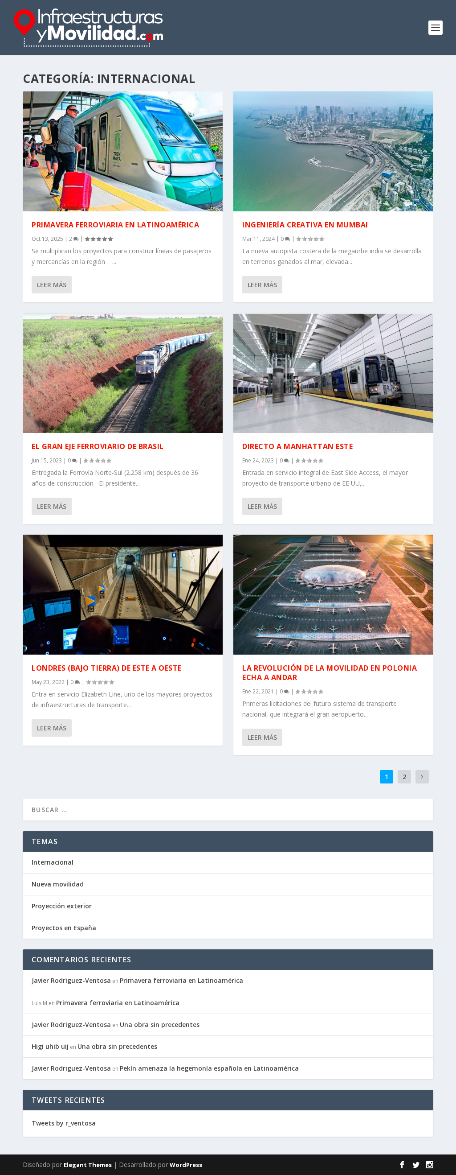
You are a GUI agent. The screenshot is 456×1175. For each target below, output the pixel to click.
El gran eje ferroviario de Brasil (98, 446)
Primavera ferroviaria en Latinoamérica (115, 225)
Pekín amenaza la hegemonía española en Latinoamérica (209, 1068)
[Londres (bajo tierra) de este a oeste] (123, 595)
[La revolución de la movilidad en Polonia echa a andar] (333, 595)
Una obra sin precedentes (160, 1024)
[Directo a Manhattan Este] (333, 373)
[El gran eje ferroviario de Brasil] (123, 373)
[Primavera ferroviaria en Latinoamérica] (123, 151)
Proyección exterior (62, 906)
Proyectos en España (64, 928)
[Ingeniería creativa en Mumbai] (333, 151)
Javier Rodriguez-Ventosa (71, 980)
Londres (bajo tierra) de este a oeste (107, 668)
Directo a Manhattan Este (297, 446)
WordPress (186, 1165)
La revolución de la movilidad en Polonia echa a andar (329, 672)
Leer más (51, 284)
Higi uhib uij (50, 1046)
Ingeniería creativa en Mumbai (305, 225)
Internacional (52, 862)
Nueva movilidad (58, 884)
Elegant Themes (88, 1165)
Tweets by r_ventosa (64, 1123)
